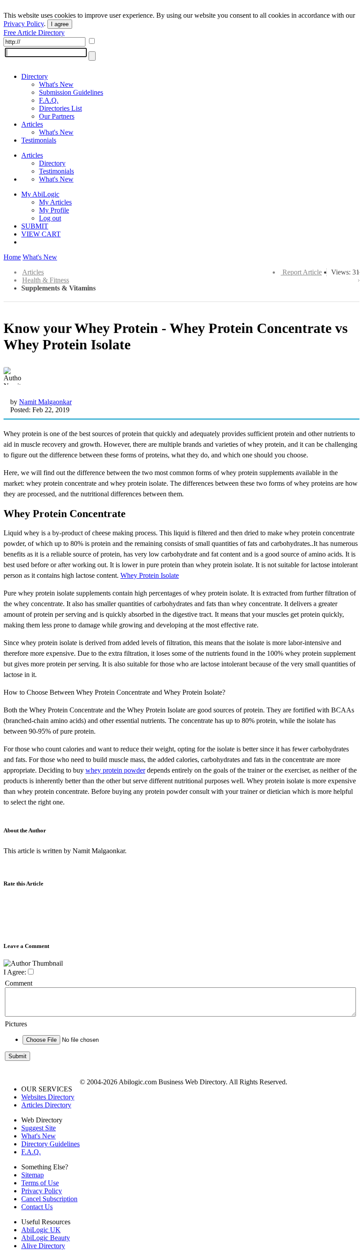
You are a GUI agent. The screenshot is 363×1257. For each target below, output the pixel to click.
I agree (60, 24)
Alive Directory (43, 1245)
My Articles (55, 202)
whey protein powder (115, 770)
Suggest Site (38, 1128)
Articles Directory (46, 1105)
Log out (50, 218)
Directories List (60, 108)
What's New (56, 84)
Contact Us (37, 1207)
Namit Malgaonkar (45, 402)
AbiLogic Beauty (45, 1238)
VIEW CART (41, 234)
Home (12, 257)
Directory (34, 76)
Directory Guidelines (50, 1144)
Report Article (302, 272)
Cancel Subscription (49, 1199)
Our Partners (56, 116)
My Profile (54, 210)
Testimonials (38, 140)
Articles (32, 124)
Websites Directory (47, 1097)
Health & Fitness (45, 280)
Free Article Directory (34, 32)
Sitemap (32, 1175)
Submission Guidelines (71, 92)
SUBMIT (34, 226)
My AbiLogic (40, 194)
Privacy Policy (24, 23)
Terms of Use (40, 1183)
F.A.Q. (48, 100)
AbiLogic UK (41, 1230)
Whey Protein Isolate (149, 575)
